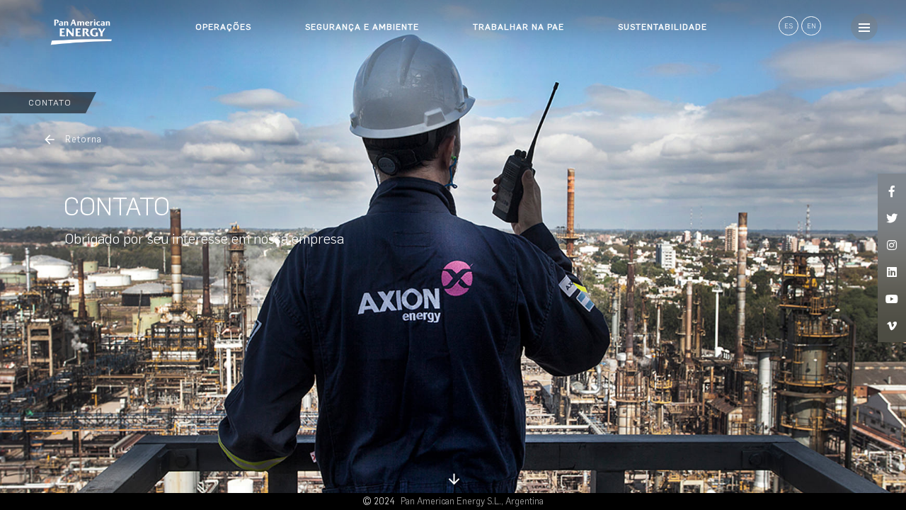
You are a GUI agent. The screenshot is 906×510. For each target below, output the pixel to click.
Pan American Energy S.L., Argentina (472, 501)
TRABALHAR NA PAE (518, 27)
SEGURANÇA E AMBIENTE (362, 27)
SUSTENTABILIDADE (662, 27)
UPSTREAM (220, 45)
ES (788, 26)
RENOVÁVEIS (223, 96)
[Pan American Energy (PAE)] (56, 32)
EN (811, 26)
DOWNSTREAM (227, 71)
